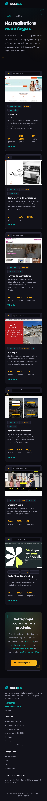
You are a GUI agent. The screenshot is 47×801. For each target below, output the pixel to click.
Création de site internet (13, 721)
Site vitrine (8, 737)
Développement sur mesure (14, 725)
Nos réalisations (10, 757)
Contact (7, 764)
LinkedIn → (9, 710)
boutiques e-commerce (21, 645)
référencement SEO (29, 652)
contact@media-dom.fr (13, 706)
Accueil (8, 16)
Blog (6, 760)
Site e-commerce (11, 741)
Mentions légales (11, 768)
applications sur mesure (22, 648)
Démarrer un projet (23, 662)
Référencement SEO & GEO (15, 733)
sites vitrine (29, 641)
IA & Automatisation (12, 729)
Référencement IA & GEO (14, 745)
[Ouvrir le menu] (40, 3)
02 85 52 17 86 (10, 703)
